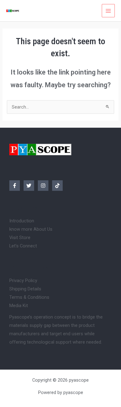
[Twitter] (29, 185)
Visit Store (19, 237)
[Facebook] (14, 185)
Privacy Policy (23, 280)
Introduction (21, 221)
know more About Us (30, 229)
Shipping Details (25, 289)
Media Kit (18, 305)
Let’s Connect (23, 246)
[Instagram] (43, 185)
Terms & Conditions (29, 297)
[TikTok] (57, 185)
